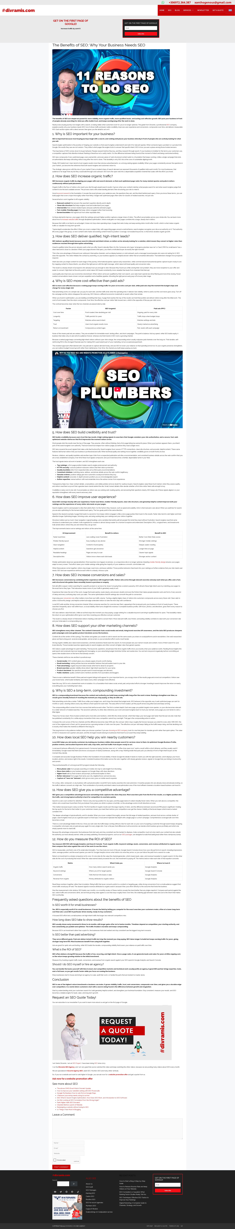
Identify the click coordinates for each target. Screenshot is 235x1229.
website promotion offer (118, 1074)
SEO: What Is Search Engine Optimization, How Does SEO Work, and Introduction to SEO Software (92, 1098)
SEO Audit (89, 1187)
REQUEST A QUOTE (160, 1226)
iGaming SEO (90, 1193)
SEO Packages (91, 1190)
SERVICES (187, 10)
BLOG (177, 10)
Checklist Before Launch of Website (69, 1105)
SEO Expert (77, 1063)
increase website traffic (70, 219)
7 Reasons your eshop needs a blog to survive (73, 1095)
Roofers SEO (90, 1199)
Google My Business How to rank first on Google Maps (76, 1093)
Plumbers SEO (91, 1206)
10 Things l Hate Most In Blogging (69, 1109)
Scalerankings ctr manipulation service (99, 1212)
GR (182, 1226)
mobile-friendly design (157, 562)
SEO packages (127, 834)
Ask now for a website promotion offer (72, 1078)
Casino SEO (90, 1196)
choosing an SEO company (118, 730)
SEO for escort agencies (94, 1202)
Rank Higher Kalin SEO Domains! (68, 1102)
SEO (169, 10)
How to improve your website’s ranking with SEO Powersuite (78, 1091)
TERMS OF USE (174, 1226)
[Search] (73, 1183)
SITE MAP (150, 1226)
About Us (89, 1184)
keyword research (63, 193)
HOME (162, 10)
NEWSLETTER (203, 10)
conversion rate (68, 598)
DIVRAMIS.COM (70, 1226)
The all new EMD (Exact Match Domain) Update (74, 1088)
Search (54, 1180)
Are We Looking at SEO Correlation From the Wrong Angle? (78, 1100)
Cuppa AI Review (92, 1209)
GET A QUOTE (218, 10)
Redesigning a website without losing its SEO (72, 1107)
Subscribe (141, 34)
